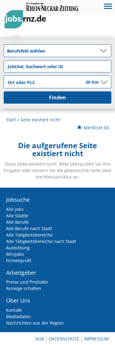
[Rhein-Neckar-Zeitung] (28, 25)
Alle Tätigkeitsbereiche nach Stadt (41, 241)
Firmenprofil (18, 260)
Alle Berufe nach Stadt (29, 228)
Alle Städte (17, 215)
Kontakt (14, 310)
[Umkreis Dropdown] (103, 82)
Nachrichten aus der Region (35, 323)
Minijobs (15, 254)
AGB (39, 339)
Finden (57, 97)
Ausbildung (18, 248)
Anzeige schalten (23, 288)
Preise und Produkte (27, 282)
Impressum (96, 339)
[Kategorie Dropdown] (105, 51)
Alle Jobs (15, 209)
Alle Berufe (17, 222)
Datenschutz (64, 339)
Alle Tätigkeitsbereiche (29, 235)
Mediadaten (18, 316)
